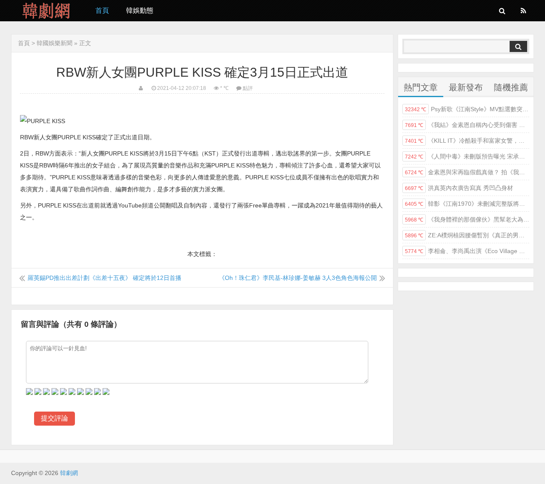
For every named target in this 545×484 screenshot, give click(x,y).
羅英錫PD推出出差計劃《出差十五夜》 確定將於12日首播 (104, 277)
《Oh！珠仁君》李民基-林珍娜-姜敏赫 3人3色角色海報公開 (298, 277)
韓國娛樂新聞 (54, 43)
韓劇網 (47, 10)
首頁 (102, 10)
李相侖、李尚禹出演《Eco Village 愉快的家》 (467, 251)
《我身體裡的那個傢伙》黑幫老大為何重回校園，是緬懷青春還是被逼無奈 (467, 219)
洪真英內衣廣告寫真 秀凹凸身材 (459, 187)
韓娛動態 (139, 10)
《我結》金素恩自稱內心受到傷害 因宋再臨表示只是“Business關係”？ (467, 124)
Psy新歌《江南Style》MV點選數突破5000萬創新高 (467, 109)
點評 (248, 88)
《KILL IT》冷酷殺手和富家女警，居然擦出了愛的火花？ (467, 140)
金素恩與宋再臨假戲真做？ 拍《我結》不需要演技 (467, 172)
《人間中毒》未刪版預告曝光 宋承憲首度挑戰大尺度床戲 (467, 156)
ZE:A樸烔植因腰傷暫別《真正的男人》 (467, 235)
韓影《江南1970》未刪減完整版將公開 (467, 203)
